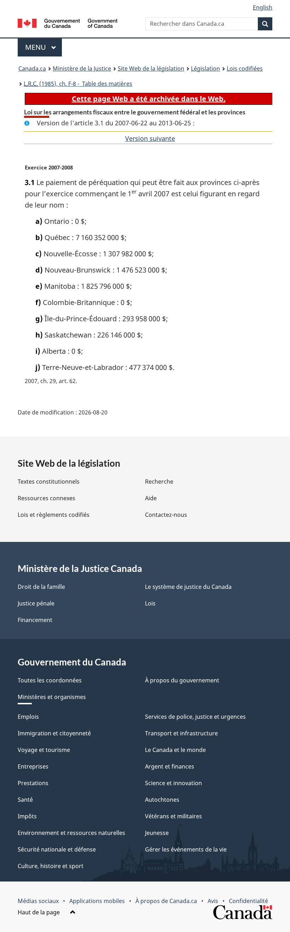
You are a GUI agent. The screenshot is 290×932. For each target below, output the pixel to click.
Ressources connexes (46, 498)
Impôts (27, 816)
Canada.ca (32, 68)
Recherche (159, 481)
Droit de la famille (41, 587)
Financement (35, 620)
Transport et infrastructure (181, 733)
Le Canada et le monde (175, 750)
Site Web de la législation (151, 68)
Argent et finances (169, 766)
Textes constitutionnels (49, 481)
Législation (205, 68)
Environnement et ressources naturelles (71, 833)
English (262, 7)
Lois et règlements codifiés (53, 515)
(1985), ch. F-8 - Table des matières (78, 84)
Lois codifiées (245, 68)
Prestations (33, 783)
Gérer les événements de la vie (186, 849)
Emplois (28, 717)
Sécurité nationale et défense (57, 849)
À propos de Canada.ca (166, 901)
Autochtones (162, 799)
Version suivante (150, 138)
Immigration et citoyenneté (54, 733)
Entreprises (33, 766)
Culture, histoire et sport (50, 866)
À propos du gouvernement (182, 680)
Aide (151, 498)
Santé (25, 799)
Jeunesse (157, 833)
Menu (43, 47)
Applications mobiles (97, 901)
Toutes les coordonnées (50, 680)
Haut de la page (39, 912)
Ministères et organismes (52, 697)
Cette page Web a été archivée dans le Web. (149, 98)
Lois (150, 603)
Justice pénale (36, 603)
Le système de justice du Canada (188, 587)
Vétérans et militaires (173, 816)
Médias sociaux (38, 901)
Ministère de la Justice (82, 68)
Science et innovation (173, 783)
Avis (213, 901)
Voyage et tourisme (44, 750)
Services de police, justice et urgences (195, 717)
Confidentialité (248, 901)
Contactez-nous (166, 515)
